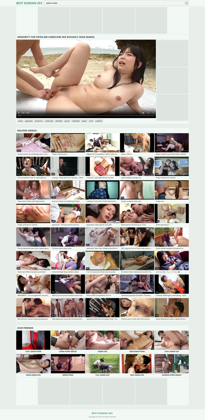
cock (91, 121)
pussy (67, 121)
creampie (76, 121)
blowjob (59, 121)
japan (84, 121)
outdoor (98, 121)
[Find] (186, 3)
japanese (28, 121)
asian (20, 121)
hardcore (38, 121)
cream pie (49, 121)
